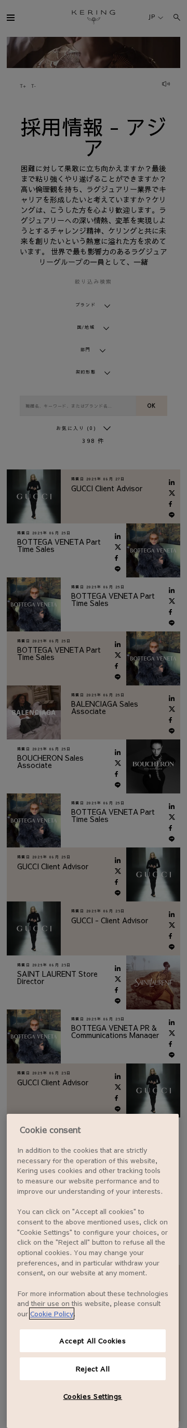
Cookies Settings (93, 1396)
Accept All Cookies (92, 1340)
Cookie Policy (51, 1313)
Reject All (93, 1368)
